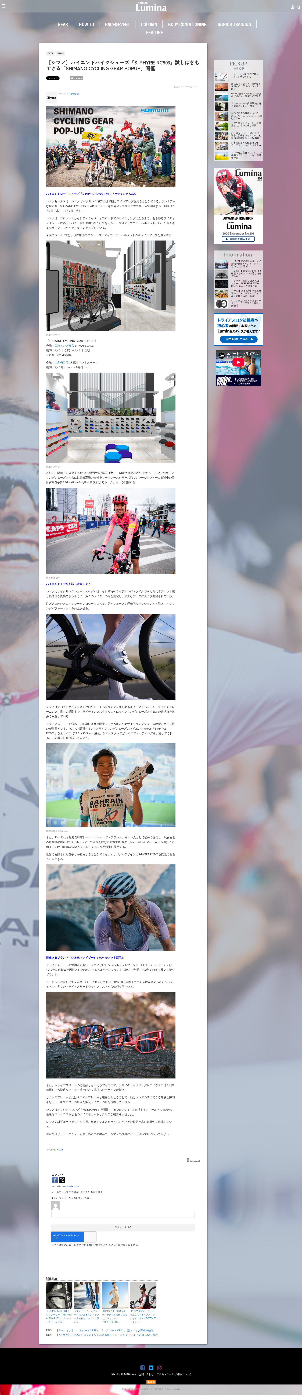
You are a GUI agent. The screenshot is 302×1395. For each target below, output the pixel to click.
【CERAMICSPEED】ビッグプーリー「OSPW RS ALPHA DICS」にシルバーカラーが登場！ (59, 1316)
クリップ (78, 78)
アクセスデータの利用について (174, 1374)
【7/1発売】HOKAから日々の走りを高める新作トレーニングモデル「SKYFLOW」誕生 (107, 1335)
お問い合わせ (146, 1374)
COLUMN (149, 24)
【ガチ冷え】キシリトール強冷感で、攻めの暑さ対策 (246, 124)
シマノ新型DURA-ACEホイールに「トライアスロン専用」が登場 (246, 303)
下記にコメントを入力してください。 (72, 1198)
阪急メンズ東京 (64, 345)
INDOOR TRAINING (234, 24)
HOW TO (86, 24)
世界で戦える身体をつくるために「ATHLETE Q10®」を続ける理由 (246, 116)
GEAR (63, 24)
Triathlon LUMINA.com (123, 1374)
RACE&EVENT (117, 24)
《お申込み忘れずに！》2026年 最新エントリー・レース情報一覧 (246, 155)
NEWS (60, 1150)
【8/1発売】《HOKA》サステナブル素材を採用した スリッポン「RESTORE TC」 (114, 1316)
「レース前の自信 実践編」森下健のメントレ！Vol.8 (246, 104)
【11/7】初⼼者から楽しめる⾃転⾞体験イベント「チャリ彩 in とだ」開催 (246, 264)
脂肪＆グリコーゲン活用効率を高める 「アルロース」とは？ (246, 86)
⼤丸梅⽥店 (62, 362)
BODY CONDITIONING (187, 24)
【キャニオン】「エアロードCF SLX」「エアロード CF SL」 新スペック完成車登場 (104, 1330)
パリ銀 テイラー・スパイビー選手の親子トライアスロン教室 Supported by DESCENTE (246, 135)
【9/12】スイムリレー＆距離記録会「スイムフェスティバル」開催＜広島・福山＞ (246, 293)
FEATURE (154, 32)
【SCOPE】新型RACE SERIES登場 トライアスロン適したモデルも (246, 273)
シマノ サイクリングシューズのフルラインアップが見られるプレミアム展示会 (87, 1316)
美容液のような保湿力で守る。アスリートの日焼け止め (246, 144)
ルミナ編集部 (73, 94)
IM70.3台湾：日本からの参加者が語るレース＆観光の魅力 (246, 95)
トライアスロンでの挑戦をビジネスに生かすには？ (246, 75)
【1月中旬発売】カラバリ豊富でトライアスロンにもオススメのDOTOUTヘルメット (143, 1316)
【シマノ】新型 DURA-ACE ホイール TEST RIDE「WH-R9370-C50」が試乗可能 (245, 283)
